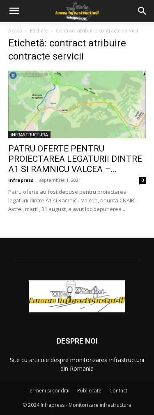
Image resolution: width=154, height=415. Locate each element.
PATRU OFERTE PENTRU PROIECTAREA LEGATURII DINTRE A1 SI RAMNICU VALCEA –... (75, 159)
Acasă (15, 30)
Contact (118, 390)
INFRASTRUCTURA (29, 135)
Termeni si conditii (48, 390)
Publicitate (89, 390)
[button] (14, 11)
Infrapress (20, 180)
